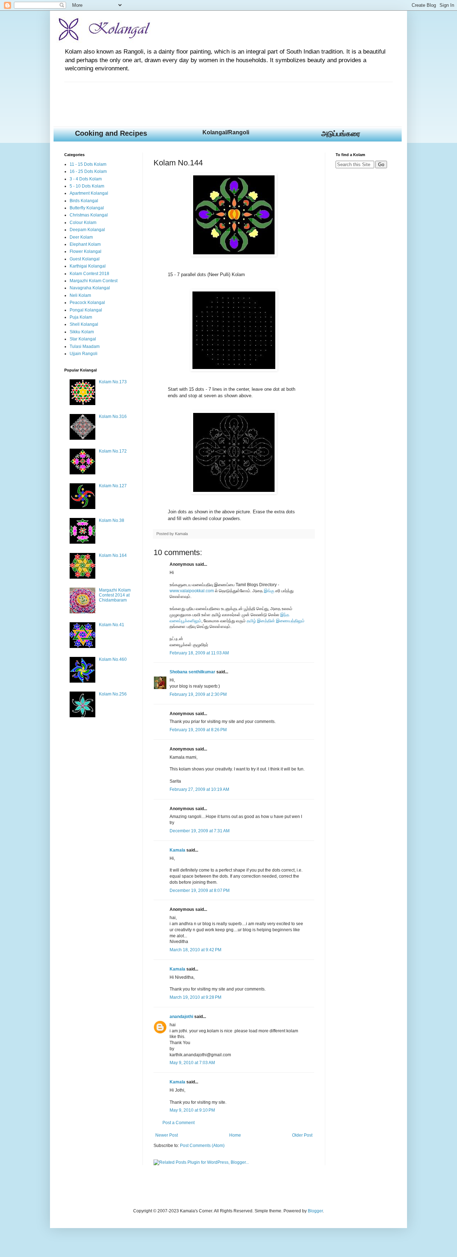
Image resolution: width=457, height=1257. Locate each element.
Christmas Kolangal (89, 215)
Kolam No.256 (113, 694)
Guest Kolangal (85, 258)
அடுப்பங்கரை (340, 134)
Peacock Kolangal (87, 302)
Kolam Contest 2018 (89, 273)
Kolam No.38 (111, 520)
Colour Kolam (83, 222)
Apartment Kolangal (89, 193)
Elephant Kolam (85, 244)
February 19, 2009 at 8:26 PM (198, 729)
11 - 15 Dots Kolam (88, 164)
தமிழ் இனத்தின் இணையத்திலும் (276, 620)
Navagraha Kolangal (90, 287)
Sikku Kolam (82, 331)
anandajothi (181, 1016)
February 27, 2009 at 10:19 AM (199, 789)
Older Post (302, 1135)
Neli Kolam (80, 295)
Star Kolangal (83, 338)
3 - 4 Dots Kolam (86, 178)
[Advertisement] (194, 98)
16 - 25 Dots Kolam (88, 171)
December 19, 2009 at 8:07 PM (200, 890)
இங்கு (269, 590)
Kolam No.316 (113, 416)
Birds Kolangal (84, 200)
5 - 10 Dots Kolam (87, 186)
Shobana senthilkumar (192, 671)
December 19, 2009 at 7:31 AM (200, 830)
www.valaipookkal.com (192, 590)
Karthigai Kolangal (88, 266)
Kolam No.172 (113, 451)
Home (235, 1135)
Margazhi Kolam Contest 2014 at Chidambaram (115, 595)
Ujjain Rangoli (83, 353)
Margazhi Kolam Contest (93, 280)
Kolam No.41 (111, 624)
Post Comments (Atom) (202, 1145)
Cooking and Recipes (111, 133)
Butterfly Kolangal (87, 207)
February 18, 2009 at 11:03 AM (199, 652)
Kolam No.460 (113, 659)
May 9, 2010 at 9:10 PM (192, 1110)
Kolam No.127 (113, 485)
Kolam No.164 (113, 555)
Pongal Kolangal (86, 310)
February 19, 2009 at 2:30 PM (198, 694)
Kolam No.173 (113, 381)
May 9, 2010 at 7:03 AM (192, 1062)
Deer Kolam (81, 237)
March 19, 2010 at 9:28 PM (195, 997)
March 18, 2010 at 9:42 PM (195, 949)
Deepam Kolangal (87, 229)
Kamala (177, 850)
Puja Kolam (81, 317)
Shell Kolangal (84, 324)
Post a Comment (178, 1122)
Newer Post (166, 1135)
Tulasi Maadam (85, 346)
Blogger (315, 1210)
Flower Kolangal (85, 251)
